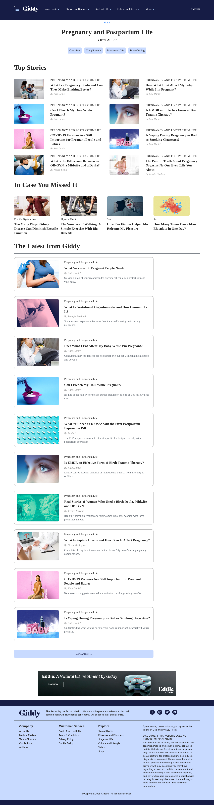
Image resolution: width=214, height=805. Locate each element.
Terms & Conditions (69, 735)
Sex (109, 219)
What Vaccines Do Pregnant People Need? (94, 268)
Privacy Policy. (169, 729)
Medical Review (27, 735)
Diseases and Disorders (111, 735)
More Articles (82, 654)
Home (107, 22)
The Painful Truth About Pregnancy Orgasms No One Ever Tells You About (171, 165)
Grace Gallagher (77, 545)
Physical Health (69, 219)
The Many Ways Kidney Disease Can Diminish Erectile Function (36, 228)
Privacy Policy (66, 739)
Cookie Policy (66, 743)
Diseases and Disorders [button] (76, 9)
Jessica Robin (60, 170)
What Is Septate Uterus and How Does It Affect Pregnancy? (107, 540)
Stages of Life (105, 739)
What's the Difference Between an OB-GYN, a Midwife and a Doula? (75, 163)
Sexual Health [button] (50, 9)
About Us (24, 731)
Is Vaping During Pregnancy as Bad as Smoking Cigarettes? (171, 137)
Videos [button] (149, 9)
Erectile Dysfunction (25, 219)
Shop (101, 751)
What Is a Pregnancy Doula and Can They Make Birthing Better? (76, 87)
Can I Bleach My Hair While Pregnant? (71, 112)
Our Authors (25, 743)
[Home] (31, 9)
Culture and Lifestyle (109, 743)
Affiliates (23, 747)
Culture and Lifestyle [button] (127, 9)
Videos (101, 747)
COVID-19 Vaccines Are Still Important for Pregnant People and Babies (75, 139)
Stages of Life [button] (102, 9)
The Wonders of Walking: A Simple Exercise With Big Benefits (81, 228)
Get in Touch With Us (70, 731)
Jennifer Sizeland (157, 174)
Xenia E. (72, 433)
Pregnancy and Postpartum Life (75, 80)
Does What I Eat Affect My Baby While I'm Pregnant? (169, 87)
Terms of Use (150, 729)
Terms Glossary (27, 739)
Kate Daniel (59, 94)
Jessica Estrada (76, 511)
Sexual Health (105, 731)
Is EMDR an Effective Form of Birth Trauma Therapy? (172, 112)
